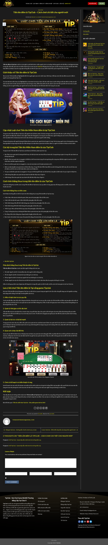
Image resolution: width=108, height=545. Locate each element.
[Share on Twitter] (38, 408)
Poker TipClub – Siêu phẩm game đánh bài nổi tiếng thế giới (95, 95)
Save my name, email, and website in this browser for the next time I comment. (26, 478)
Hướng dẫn (86, 31)
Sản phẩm (40, 9)
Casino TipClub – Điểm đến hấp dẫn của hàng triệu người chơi (59, 430)
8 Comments (92, 48)
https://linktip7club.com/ (92, 513)
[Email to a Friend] (40, 408)
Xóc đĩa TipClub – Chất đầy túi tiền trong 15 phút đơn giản (96, 102)
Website (56, 470)
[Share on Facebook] (35, 408)
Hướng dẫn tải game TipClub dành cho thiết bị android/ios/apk (96, 60)
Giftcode (56, 3)
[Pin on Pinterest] (43, 408)
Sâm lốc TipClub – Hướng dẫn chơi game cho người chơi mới (96, 87)
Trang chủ (29, 3)
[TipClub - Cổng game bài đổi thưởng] (13, 3)
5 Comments (93, 63)
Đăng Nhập (48, 3)
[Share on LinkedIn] (46, 408)
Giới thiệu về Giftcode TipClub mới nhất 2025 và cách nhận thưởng (96, 45)
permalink (52, 413)
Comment (8, 457)
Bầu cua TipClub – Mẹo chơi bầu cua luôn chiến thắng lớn (96, 74)
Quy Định (36, 3)
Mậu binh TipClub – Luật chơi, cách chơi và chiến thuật (96, 81)
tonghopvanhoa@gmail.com (48, 17)
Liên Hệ (61, 3)
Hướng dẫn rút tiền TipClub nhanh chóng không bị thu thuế (96, 52)
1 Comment (91, 83)
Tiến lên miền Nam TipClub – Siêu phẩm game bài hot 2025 (96, 109)
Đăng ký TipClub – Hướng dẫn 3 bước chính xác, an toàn (21, 430)
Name (7, 470)
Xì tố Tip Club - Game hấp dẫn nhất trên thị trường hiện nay (25, 440)
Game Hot (68, 3)
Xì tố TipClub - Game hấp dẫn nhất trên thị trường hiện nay (25, 445)
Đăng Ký (42, 3)
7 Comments (92, 55)
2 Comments (92, 70)
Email (31, 470)
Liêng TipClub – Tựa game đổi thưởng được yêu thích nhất (96, 67)
